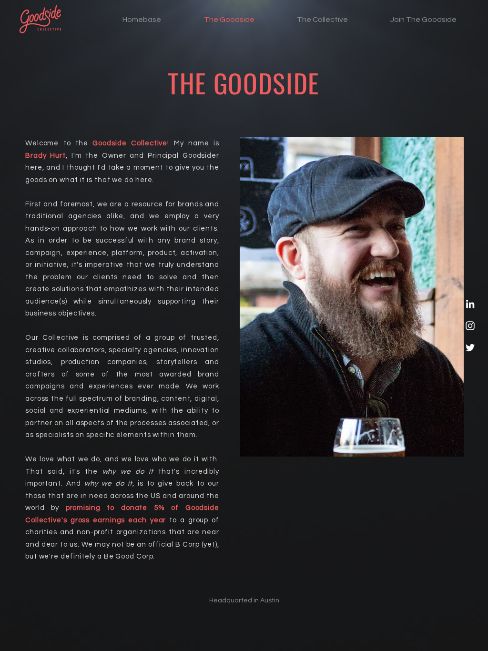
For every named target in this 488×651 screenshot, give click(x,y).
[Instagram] (470, 326)
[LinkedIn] (470, 304)
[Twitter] (470, 348)
